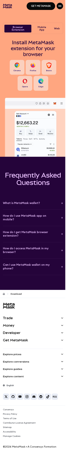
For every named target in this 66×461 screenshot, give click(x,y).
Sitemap (7, 427)
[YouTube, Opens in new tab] (20, 397)
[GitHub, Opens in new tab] (13, 397)
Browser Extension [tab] (18, 28)
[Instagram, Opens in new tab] (27, 397)
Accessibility (9, 432)
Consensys (8, 409)
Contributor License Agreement (19, 423)
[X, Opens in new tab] (6, 397)
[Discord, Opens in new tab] (34, 397)
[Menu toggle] (60, 6)
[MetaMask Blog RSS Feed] (55, 397)
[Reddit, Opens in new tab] (41, 397)
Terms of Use (9, 418)
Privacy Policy (10, 414)
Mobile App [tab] (42, 28)
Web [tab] (57, 28)
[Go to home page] (4, 294)
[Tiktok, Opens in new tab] (48, 397)
